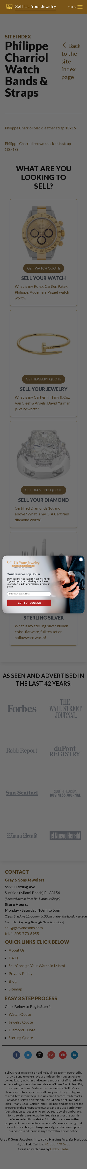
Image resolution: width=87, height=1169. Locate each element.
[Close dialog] (81, 559)
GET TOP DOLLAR (29, 602)
